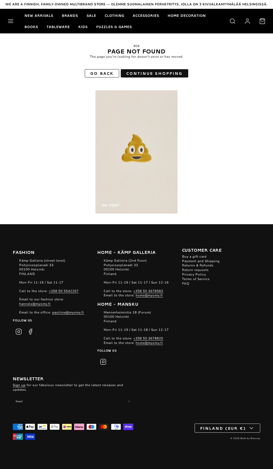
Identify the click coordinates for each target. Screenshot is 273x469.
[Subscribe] (129, 401)
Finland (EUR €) (223, 428)
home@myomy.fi (149, 295)
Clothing (114, 15)
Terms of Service (196, 279)
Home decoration (187, 15)
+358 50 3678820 (148, 338)
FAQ (185, 283)
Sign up (19, 385)
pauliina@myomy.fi (68, 312)
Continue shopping (154, 73)
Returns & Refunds (198, 265)
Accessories (146, 15)
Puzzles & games (114, 27)
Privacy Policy (194, 274)
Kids (83, 27)
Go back (101, 73)
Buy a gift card (194, 256)
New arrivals (39, 15)
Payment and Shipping (201, 261)
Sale (91, 15)
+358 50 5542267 (64, 291)
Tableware (58, 27)
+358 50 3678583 (148, 291)
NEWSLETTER (28, 378)
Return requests (195, 270)
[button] (10, 21)
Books (31, 27)
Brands (70, 15)
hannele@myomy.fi (35, 304)
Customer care (202, 250)
